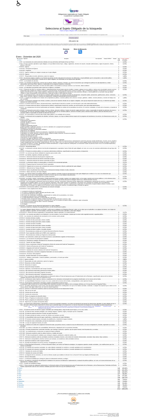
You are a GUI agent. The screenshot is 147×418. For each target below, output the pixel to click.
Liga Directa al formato (107, 306)
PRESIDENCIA (98, 306)
